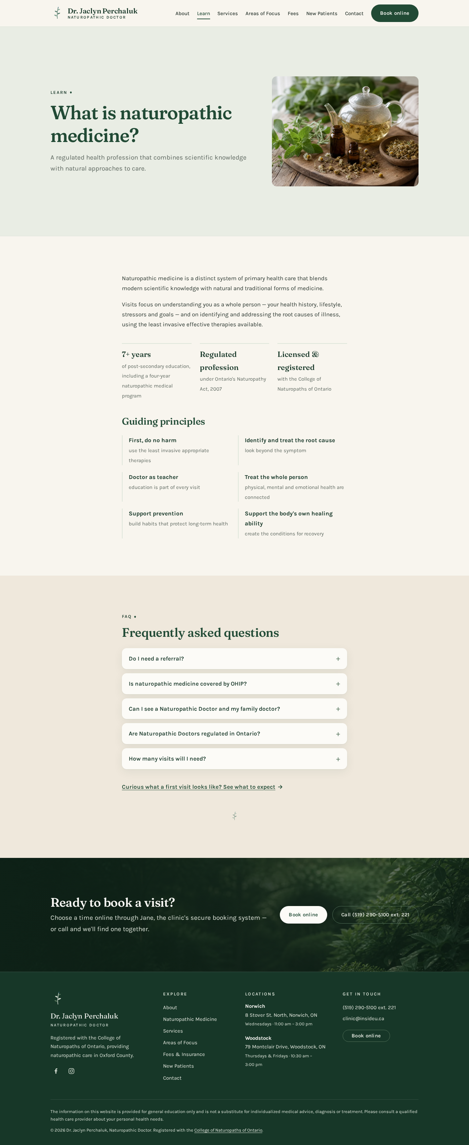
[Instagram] (71, 1071)
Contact (354, 13)
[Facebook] (55, 1071)
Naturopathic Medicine (190, 1019)
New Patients (322, 13)
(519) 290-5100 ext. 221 (369, 1007)
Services (227, 13)
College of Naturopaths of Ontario (228, 1130)
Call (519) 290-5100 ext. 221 (375, 915)
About (182, 13)
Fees (293, 13)
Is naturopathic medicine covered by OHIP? (188, 683)
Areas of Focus (262, 13)
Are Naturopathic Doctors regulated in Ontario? (194, 733)
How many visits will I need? (167, 758)
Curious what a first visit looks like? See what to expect (198, 786)
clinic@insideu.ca (363, 1018)
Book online (394, 13)
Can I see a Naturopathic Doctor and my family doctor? (204, 708)
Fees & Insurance (184, 1054)
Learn (203, 13)
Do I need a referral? (156, 658)
